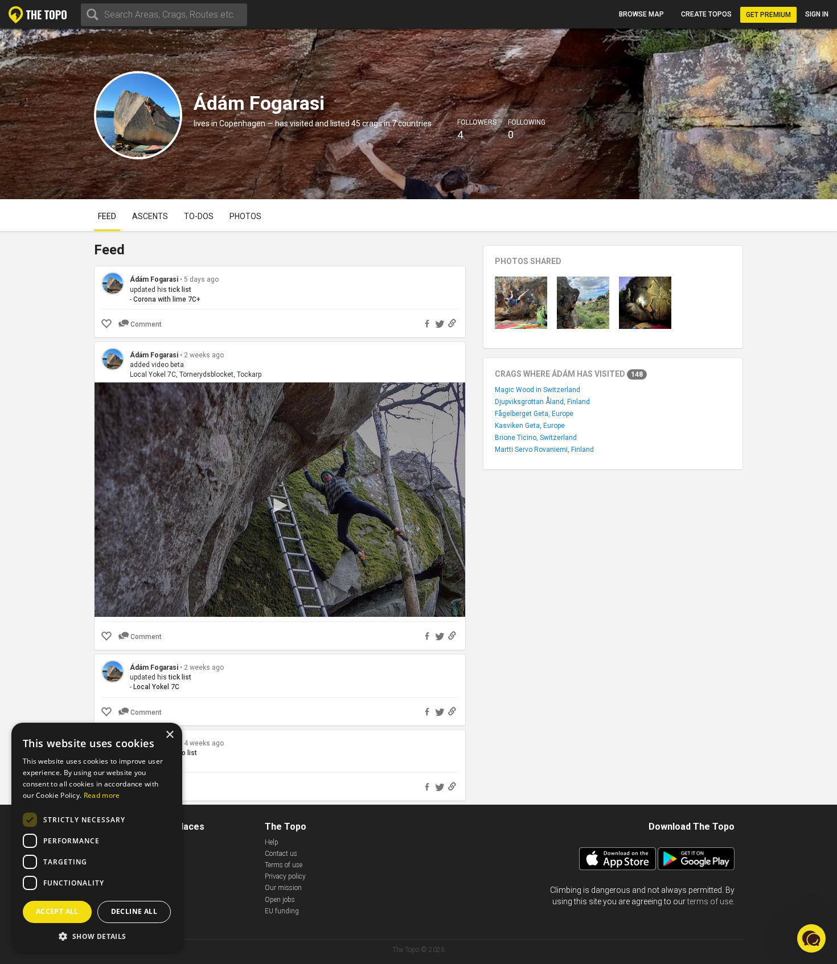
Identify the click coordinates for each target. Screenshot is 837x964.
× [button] (169, 735)
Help (271, 842)
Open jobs (280, 900)
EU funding (282, 911)
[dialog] (96, 838)
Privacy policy (285, 876)
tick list (180, 290)
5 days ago (201, 279)
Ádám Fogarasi (154, 279)
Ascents (150, 216)
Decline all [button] (134, 911)
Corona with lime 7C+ (166, 299)
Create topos (706, 14)
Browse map (641, 14)
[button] (97, 935)
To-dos (199, 216)
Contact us (281, 854)
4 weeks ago (204, 743)
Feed (107, 216)
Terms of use (283, 865)
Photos (245, 216)
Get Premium (768, 15)
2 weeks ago (204, 355)
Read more (102, 795)
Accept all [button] (57, 911)
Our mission (283, 888)
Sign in (816, 14)
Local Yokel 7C (156, 687)
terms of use (710, 901)
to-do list (183, 753)
